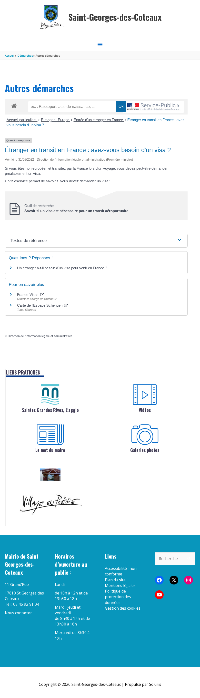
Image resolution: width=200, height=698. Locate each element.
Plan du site (115, 580)
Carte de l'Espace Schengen (40, 305)
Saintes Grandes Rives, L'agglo (50, 410)
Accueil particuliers (22, 120)
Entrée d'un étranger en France (99, 120)
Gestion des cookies (122, 608)
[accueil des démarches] (14, 105)
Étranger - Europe (55, 120)
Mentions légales (120, 585)
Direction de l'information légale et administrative (40, 336)
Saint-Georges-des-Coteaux (115, 17)
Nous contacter (18, 612)
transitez (59, 168)
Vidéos (145, 410)
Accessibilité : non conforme (121, 571)
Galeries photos (144, 450)
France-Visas (28, 294)
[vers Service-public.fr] (153, 107)
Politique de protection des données (118, 596)
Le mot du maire (50, 450)
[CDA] (50, 394)
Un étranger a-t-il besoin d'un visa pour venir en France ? (62, 268)
